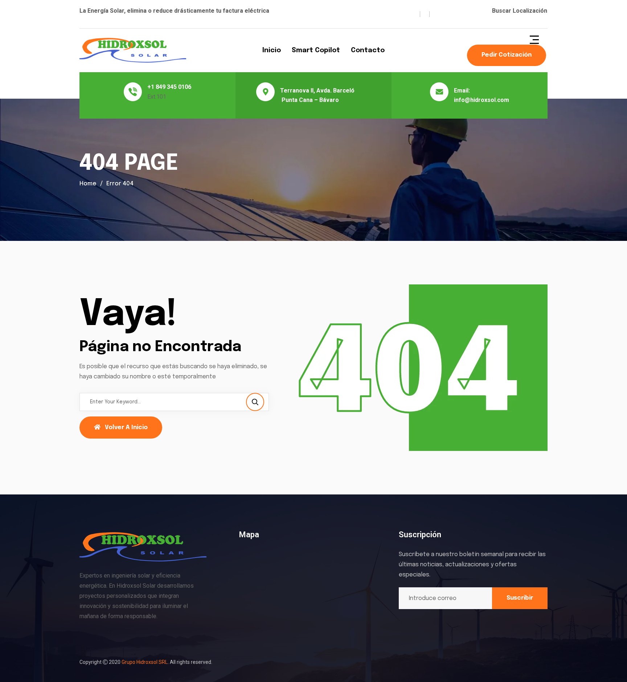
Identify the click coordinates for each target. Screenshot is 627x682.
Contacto (368, 50)
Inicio (271, 50)
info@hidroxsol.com (481, 99)
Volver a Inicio (126, 427)
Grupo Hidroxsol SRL (145, 662)
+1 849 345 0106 (169, 86)
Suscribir (520, 598)
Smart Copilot (316, 50)
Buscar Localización (519, 10)
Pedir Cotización (506, 55)
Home (88, 184)
